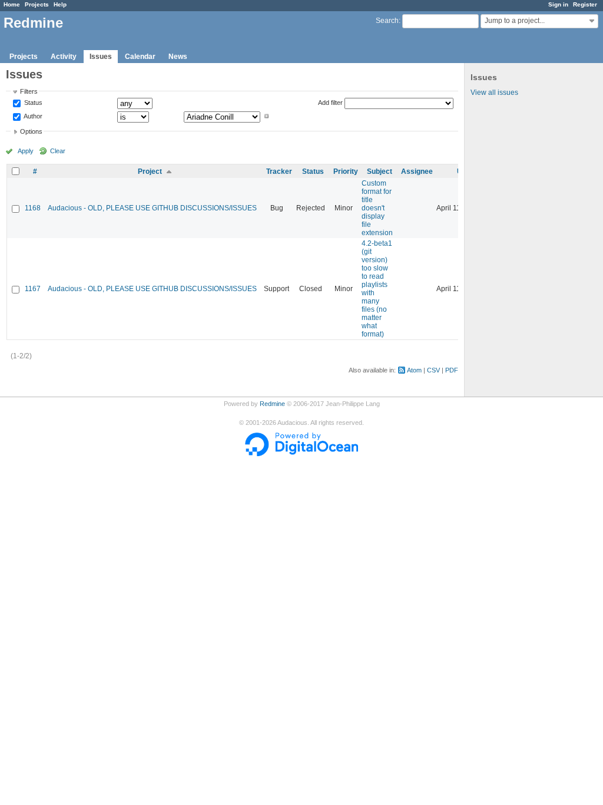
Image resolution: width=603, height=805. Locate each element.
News (177, 56)
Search (387, 21)
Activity (64, 56)
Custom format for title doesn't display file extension (377, 208)
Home (12, 4)
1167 (33, 289)
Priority (345, 171)
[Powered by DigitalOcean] (301, 453)
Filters (29, 91)
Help (60, 4)
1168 (33, 208)
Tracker (279, 171)
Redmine (272, 403)
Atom (414, 370)
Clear (57, 150)
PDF (451, 370)
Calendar (140, 56)
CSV (433, 370)
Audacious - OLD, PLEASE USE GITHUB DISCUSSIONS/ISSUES (152, 208)
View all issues (494, 92)
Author (32, 116)
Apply (26, 150)
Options (31, 131)
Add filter (330, 102)
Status (32, 103)
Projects (37, 4)
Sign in (558, 4)
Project (150, 171)
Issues (101, 56)
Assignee (417, 171)
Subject (379, 171)
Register (585, 4)
